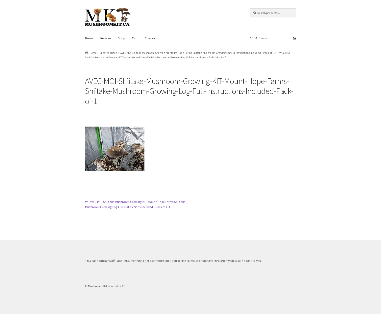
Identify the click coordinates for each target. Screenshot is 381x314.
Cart (135, 38)
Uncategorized (108, 53)
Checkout (151, 38)
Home (89, 38)
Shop (121, 38)
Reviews (105, 38)
